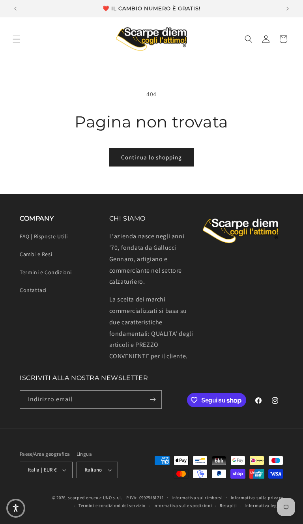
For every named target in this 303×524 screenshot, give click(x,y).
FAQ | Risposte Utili (44, 236)
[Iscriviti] (152, 399)
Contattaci (33, 290)
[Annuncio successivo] (287, 8)
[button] (16, 39)
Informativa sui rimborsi (197, 497)
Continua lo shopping (151, 157)
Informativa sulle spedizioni (182, 505)
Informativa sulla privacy (257, 497)
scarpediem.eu (83, 497)
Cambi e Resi (36, 254)
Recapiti (228, 505)
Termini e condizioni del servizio (112, 505)
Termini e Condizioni (46, 272)
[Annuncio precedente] (15, 8)
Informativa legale (264, 505)
